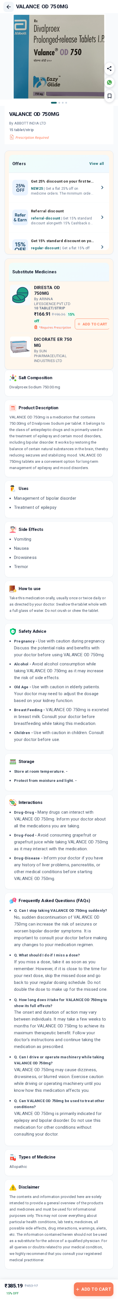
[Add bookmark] (109, 96)
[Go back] (8, 7)
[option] (59, 188)
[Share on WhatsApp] (109, 82)
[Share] (109, 68)
